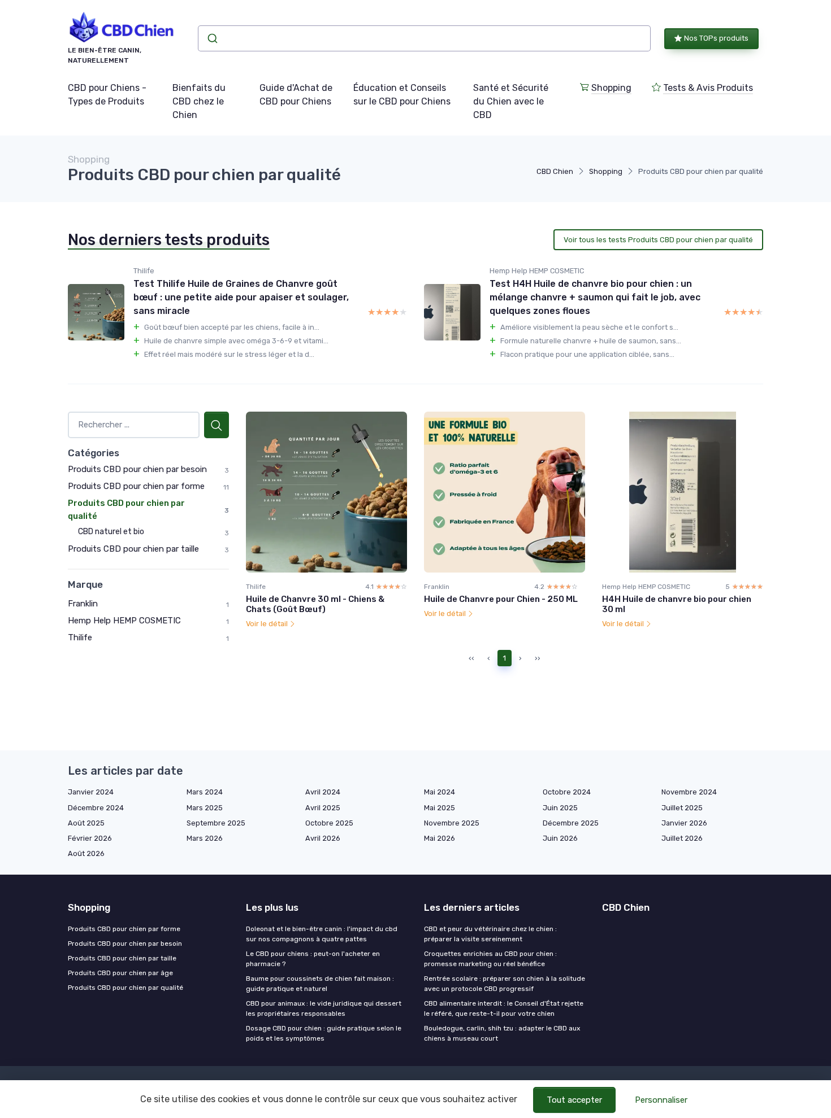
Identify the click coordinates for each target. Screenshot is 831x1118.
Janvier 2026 (684, 823)
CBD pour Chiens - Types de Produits (107, 94)
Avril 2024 (322, 792)
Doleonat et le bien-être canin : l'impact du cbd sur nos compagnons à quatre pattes (321, 934)
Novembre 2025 (451, 823)
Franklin (83, 604)
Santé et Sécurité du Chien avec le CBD (510, 101)
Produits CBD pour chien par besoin (137, 469)
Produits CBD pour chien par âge (120, 973)
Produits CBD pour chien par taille (133, 549)
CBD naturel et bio (111, 531)
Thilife (80, 637)
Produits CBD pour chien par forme (136, 486)
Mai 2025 (439, 807)
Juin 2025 (560, 807)
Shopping (611, 87)
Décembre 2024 (96, 807)
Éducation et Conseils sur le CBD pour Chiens (402, 94)
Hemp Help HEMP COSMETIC (124, 620)
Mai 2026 (439, 838)
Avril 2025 (322, 807)
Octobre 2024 (567, 792)
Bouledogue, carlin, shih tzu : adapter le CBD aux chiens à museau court (502, 1033)
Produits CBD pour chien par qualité (125, 988)
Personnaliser (661, 1100)
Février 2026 (90, 838)
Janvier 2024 (91, 792)
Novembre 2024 (689, 792)
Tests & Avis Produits (708, 87)
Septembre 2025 (216, 823)
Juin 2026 (560, 838)
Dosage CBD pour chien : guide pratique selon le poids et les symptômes (323, 1033)
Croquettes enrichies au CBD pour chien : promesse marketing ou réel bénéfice (490, 959)
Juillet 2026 (682, 838)
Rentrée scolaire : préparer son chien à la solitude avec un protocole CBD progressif (504, 984)
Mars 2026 (205, 838)
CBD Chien (554, 171)
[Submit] (211, 38)
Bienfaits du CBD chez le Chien (199, 101)
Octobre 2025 (329, 823)
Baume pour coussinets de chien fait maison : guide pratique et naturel (320, 984)
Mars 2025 (205, 807)
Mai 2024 (439, 792)
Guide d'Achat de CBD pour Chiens (295, 94)
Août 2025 (86, 823)
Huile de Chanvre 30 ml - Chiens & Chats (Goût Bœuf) (315, 604)
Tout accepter (574, 1100)
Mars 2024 (205, 792)
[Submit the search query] (216, 425)
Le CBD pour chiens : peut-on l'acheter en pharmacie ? (313, 959)
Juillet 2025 (682, 807)
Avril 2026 (322, 838)
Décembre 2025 (571, 823)
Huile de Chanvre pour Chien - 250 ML (501, 599)
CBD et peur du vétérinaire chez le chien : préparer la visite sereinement (490, 934)
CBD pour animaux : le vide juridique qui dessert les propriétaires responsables (323, 1008)
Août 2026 (86, 853)
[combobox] (424, 38)
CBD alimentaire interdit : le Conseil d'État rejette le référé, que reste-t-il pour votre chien (503, 1008)
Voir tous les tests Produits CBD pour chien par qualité (658, 239)
